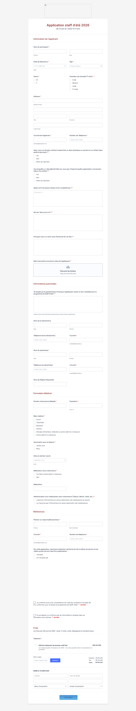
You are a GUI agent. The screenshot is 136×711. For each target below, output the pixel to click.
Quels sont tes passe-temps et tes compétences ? (53, 188)
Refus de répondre (43, 162)
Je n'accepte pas (42, 558)
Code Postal (37, 129)
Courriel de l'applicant (42, 135)
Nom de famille (73, 528)
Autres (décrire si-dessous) (46, 435)
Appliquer (55, 660)
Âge (72, 62)
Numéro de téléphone (78, 534)
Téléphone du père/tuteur (43, 365)
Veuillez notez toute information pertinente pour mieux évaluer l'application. (54, 314)
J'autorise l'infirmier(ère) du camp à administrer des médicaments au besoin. (63, 500)
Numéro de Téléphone (79, 135)
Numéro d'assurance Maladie (45, 401)
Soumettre (68, 697)
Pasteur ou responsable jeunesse (47, 520)
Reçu (38, 449)
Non (37, 159)
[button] (65, 66)
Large (74, 86)
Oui (37, 156)
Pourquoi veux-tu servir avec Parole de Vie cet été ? (54, 237)
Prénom (36, 55)
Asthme (39, 429)
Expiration (74, 401)
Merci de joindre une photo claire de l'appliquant (52, 261)
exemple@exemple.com (40, 143)
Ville (35, 120)
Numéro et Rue (38, 104)
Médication (38, 484)
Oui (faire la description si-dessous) (49, 474)
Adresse (37, 96)
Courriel (73, 336)
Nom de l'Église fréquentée (44, 380)
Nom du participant (41, 47)
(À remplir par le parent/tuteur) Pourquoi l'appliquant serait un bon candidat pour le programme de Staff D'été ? (65, 293)
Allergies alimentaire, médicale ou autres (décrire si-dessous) (58, 432)
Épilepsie (39, 426)
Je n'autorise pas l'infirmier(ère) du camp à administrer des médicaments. (62, 503)
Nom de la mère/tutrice (42, 321)
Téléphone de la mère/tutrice (44, 336)
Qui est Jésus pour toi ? (43, 212)
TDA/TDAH (40, 423)
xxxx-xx (72, 409)
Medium (75, 83)
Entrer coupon (37, 657)
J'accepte (39, 555)
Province (71, 120)
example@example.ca (76, 343)
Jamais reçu (40, 446)
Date (35, 70)
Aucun (38, 419)
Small (74, 80)
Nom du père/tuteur (41, 350)
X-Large (75, 89)
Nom (70, 55)
